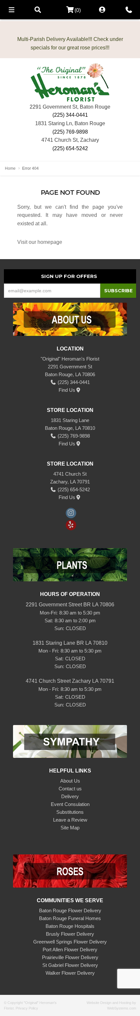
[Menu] (11, 9)
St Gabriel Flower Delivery (70, 965)
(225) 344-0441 (70, 115)
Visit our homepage (39, 242)
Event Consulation (70, 804)
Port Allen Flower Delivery (70, 949)
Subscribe (118, 291)
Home (10, 168)
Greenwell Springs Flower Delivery (70, 941)
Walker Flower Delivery (70, 973)
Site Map (70, 827)
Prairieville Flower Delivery (70, 957)
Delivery (70, 796)
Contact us (70, 788)
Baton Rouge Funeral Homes (70, 918)
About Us (70, 781)
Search (38, 9)
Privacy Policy (27, 1008)
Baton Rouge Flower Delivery (70, 910)
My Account (102, 9)
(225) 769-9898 (70, 132)
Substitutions (70, 812)
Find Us (67, 390)
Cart (67, 10)
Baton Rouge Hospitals (70, 926)
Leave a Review (70, 820)
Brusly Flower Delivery (70, 934)
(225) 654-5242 (70, 148)
